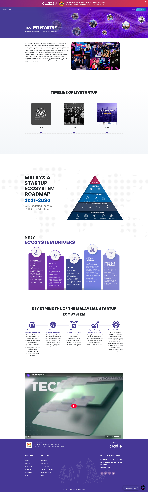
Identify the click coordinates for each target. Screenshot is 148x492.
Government (28, 469)
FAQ (42, 475)
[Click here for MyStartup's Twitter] (109, 473)
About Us (44, 460)
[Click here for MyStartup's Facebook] (105, 473)
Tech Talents (28, 466)
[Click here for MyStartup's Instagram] (102, 473)
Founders (27, 460)
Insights (27, 475)
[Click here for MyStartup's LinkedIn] (113, 473)
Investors (27, 463)
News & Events (29, 472)
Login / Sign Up (141, 9)
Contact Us (44, 463)
